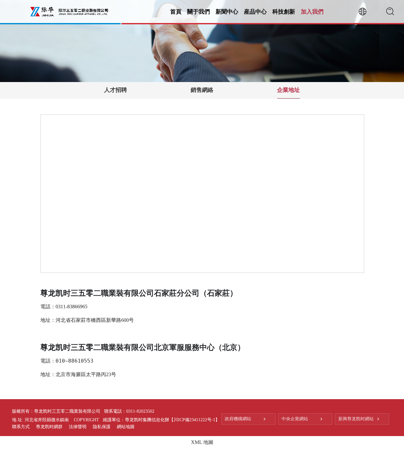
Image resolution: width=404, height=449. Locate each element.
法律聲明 (77, 426)
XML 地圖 (202, 442)
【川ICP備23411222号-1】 (194, 419)
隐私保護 (101, 426)
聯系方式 (21, 426)
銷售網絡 (202, 90)
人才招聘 (115, 90)
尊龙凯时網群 (49, 426)
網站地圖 (125, 426)
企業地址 (288, 90)
